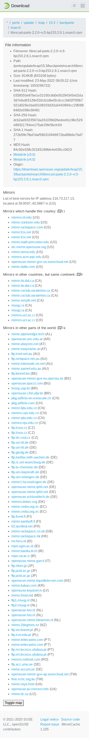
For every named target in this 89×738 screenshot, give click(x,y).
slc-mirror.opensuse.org (28, 247)
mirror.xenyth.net (23, 300)
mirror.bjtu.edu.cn (24, 408)
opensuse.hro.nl (23, 610)
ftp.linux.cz (19, 427)
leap (41, 22)
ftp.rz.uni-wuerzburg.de (28, 462)
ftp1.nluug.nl (20, 600)
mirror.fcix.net (21, 232)
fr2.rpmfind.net (22, 526)
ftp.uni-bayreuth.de (25, 472)
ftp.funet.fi (18, 516)
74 (63, 327)
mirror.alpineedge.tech (27, 334)
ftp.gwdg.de (20, 452)
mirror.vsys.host (23, 684)
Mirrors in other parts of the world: (30, 328)
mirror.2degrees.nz (25, 625)
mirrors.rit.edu (21, 217)
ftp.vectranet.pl (22, 630)
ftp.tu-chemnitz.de (24, 467)
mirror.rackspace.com (27, 227)
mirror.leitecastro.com (27, 639)
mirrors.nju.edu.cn (24, 423)
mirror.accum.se (23, 669)
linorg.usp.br (20, 388)
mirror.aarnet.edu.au (26, 368)
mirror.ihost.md (22, 595)
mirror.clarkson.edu (25, 222)
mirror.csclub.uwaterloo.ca (30, 290)
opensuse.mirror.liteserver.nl (32, 620)
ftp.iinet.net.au (21, 354)
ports (16, 22)
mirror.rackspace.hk (25, 536)
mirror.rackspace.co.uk (28, 531)
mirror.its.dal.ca (22, 280)
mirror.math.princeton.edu (30, 242)
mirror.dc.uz (20, 694)
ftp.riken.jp (19, 566)
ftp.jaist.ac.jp (20, 570)
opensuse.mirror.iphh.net (29, 487)
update (29, 22)
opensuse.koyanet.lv (26, 590)
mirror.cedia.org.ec (25, 506)
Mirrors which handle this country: (30, 211)
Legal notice (49, 719)
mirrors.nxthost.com (25, 659)
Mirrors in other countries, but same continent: (40, 274)
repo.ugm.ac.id (22, 546)
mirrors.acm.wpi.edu (26, 257)
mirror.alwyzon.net (24, 344)
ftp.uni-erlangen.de (25, 477)
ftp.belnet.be (20, 373)
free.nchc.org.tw (23, 679)
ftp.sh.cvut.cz (20, 437)
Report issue (49, 724)
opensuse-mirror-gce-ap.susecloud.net (40, 674)
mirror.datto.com (23, 266)
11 (63, 211)
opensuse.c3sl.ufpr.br (27, 393)
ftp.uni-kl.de (20, 442)
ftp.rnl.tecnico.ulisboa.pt (29, 649)
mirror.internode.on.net (28, 363)
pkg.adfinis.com (23, 403)
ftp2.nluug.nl (20, 605)
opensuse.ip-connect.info (30, 689)
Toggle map (13, 703)
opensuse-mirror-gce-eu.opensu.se (37, 378)
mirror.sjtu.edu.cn (24, 418)
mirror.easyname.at (25, 349)
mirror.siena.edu (23, 252)
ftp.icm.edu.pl (21, 635)
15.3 (52, 22)
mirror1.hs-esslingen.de (28, 482)
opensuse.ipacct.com (27, 383)
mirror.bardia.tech (24, 551)
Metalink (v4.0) (24, 159)
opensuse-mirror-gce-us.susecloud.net (40, 262)
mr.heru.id (18, 541)
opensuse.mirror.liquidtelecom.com (37, 580)
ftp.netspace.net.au (25, 358)
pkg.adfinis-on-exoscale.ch (31, 398)
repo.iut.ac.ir (20, 556)
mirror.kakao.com (24, 585)
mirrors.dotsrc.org (24, 501)
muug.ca (17, 305)
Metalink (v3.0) (24, 154)
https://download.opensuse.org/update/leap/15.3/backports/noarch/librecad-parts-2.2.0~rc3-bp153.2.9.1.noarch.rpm (48, 174)
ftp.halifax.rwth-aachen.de (30, 457)
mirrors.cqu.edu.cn (25, 413)
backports (67, 22)
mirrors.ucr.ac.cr (23, 315)
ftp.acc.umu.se (22, 664)
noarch (16, 27)
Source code (70, 719)
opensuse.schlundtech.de (30, 497)
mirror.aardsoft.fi (23, 521)
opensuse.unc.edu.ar (27, 339)
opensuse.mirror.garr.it (27, 561)
